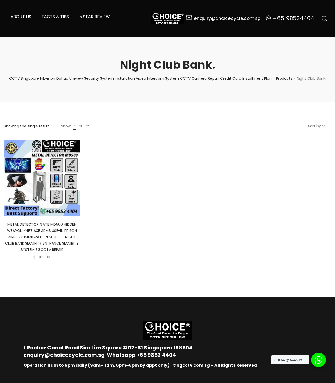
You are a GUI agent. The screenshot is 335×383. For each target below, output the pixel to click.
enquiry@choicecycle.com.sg (64, 355)
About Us (20, 17)
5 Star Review (94, 17)
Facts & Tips (55, 17)
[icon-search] (324, 18)
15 (74, 126)
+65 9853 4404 (156, 355)
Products (284, 78)
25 (88, 126)
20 (81, 126)
